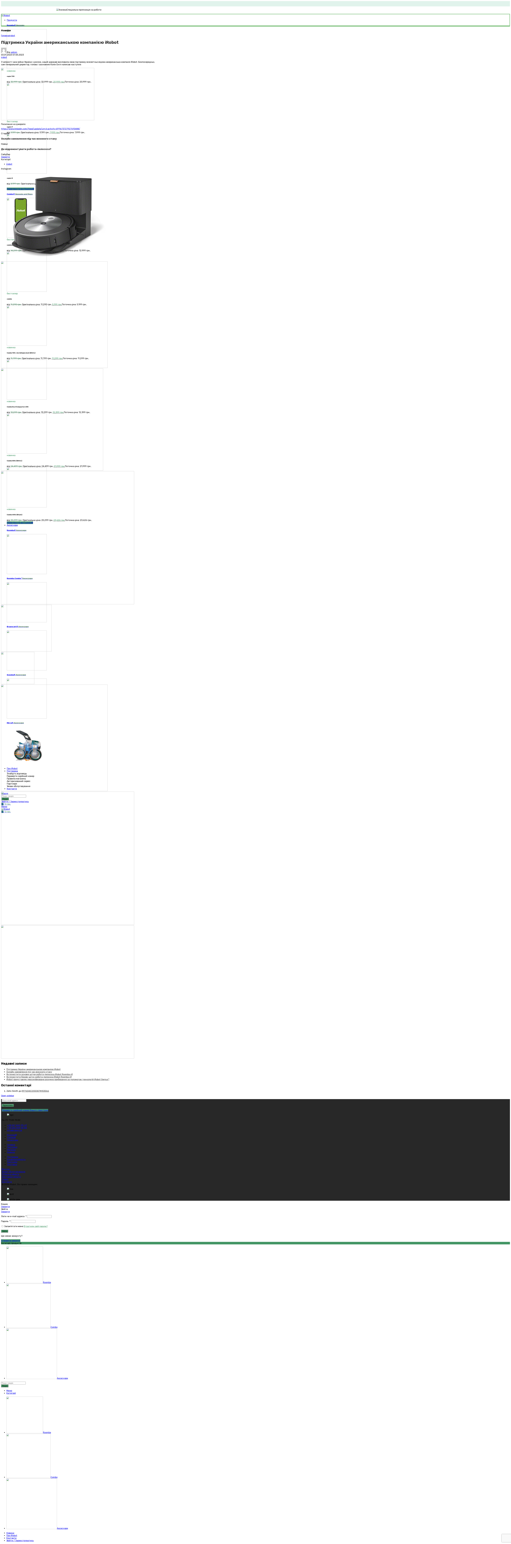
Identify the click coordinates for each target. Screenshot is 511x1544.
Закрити (5, 157)
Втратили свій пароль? (36, 1226)
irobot (12, 35)
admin (14, 52)
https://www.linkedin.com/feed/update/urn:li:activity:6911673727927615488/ (40, 129)
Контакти (7, 1182)
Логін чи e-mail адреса (13, 1216)
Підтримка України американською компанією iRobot (33, 1069)
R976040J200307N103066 (35, 1091)
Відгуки (6, 1169)
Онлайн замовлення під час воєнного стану (29, 1072)
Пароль (5, 1221)
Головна (5, 35)
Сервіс (5, 1179)
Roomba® (15, 25)
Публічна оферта (10, 1174)
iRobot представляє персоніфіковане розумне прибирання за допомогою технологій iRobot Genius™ (57, 1079)
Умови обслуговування (13, 1171)
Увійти (4, 1231)
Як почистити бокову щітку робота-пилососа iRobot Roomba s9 (39, 1077)
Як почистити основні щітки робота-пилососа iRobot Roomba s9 (39, 1074)
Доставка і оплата (11, 1177)
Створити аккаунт (10, 1240)
